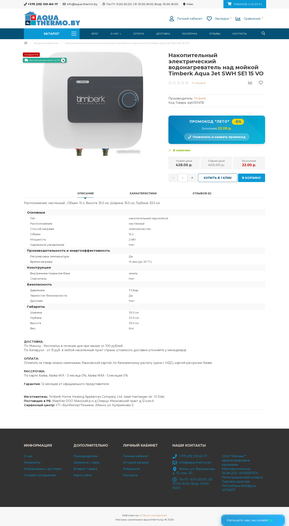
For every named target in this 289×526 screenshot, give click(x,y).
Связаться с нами (86, 462)
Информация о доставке (43, 469)
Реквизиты (32, 462)
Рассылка (130, 475)
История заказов (136, 462)
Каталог (51, 34)
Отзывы (214, 33)
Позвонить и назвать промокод (219, 137)
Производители (85, 456)
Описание (85, 193)
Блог (95, 33)
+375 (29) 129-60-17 (193, 456)
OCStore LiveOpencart (153, 515)
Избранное (131, 469)
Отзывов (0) (202, 193)
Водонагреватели (46, 43)
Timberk (200, 98)
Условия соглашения (40, 475)
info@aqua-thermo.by (195, 462)
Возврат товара (85, 469)
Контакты (240, 33)
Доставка (163, 33)
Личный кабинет (136, 456)
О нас (114, 33)
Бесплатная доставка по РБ (44, 60)
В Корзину (251, 178)
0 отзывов (198, 82)
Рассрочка (189, 33)
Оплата (138, 33)
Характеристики (143, 193)
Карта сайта (82, 475)
